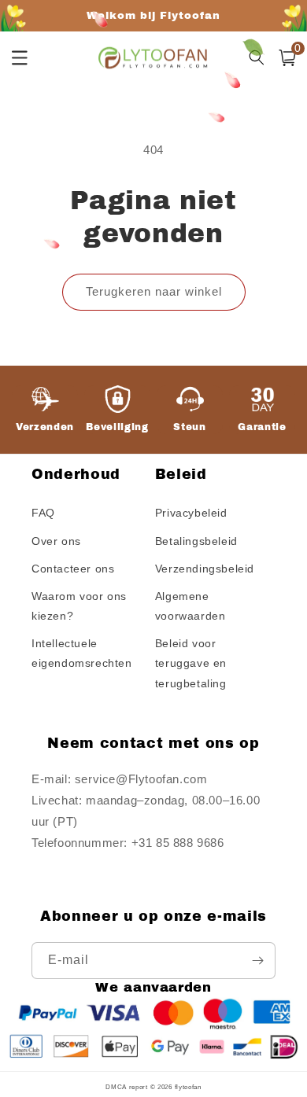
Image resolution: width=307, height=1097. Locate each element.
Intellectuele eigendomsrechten (81, 653)
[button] (287, 58)
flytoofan (188, 1087)
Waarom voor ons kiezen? (79, 606)
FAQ (43, 512)
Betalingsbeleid (196, 541)
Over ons (56, 541)
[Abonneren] (257, 960)
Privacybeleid (191, 512)
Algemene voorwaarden (190, 606)
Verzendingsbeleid (204, 568)
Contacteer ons (72, 568)
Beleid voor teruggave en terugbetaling (191, 663)
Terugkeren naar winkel (154, 291)
